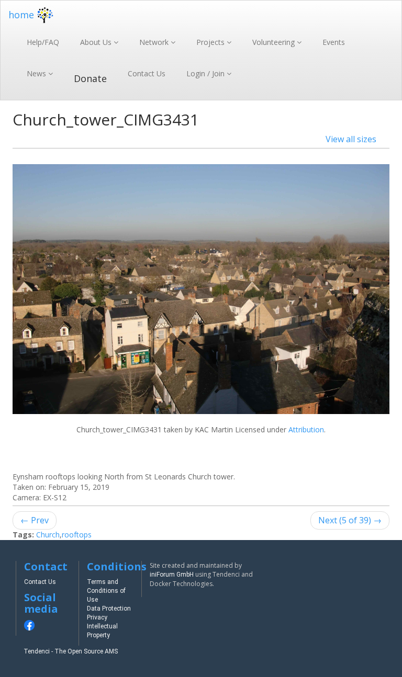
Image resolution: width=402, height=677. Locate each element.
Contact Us (146, 73)
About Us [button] (97, 42)
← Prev (34, 520)
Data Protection (109, 608)
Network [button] (155, 42)
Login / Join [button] (206, 73)
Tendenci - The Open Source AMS (71, 651)
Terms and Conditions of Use (106, 591)
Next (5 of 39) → (350, 520)
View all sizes (351, 139)
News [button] (37, 73)
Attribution (306, 429)
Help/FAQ (43, 42)
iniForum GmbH (172, 574)
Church (48, 535)
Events (333, 42)
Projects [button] (211, 42)
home (21, 14)
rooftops (77, 535)
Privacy (97, 617)
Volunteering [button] (274, 42)
